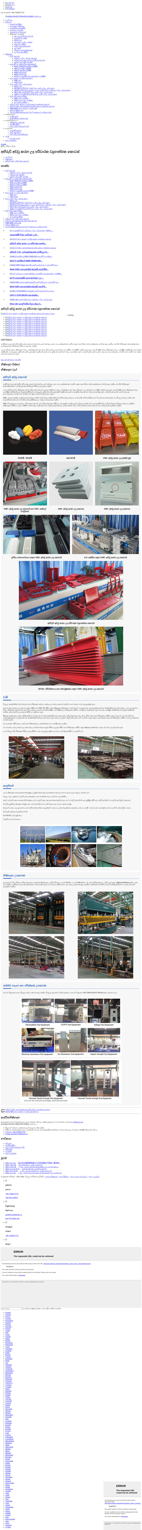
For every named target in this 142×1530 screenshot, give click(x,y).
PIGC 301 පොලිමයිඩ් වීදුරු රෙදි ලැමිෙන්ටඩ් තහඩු (33, 92)
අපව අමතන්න (11, 140)
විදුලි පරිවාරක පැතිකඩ (18, 96)
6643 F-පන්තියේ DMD (22, 70)
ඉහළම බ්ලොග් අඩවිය (78, 1177)
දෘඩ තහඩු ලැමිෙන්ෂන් (23, 42)
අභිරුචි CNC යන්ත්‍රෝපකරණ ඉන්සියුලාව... (29, 252)
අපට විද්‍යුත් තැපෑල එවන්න (11, 360)
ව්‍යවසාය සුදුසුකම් (16, 30)
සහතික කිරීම (15, 124)
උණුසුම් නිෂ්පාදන (51, 1177)
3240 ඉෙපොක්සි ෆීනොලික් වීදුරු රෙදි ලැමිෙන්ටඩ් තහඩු (35, 94)
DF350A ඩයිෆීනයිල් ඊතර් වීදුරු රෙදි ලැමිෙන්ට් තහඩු (34, 88)
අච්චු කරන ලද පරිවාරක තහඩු (21, 78)
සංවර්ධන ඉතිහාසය (17, 26)
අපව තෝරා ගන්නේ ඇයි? (19, 126)
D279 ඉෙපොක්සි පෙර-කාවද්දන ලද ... (27, 278)
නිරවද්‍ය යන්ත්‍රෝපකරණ (23, 50)
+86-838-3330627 (11, 1198)
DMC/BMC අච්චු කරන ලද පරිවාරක (23, 108)
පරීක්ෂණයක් (78, 1122)
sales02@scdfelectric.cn (13, 1215)
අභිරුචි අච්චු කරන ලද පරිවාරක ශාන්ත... (28, 243)
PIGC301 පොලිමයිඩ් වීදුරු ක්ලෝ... (26, 304)
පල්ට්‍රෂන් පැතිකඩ (20, 102)
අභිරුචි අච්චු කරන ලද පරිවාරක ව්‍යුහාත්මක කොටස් (29, 104)
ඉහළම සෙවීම (94, 1177)
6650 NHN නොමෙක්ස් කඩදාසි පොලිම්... (28, 286)
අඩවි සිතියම (64, 1177)
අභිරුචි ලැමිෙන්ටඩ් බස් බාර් (25, 58)
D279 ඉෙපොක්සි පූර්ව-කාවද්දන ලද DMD (29, 76)
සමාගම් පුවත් (15, 138)
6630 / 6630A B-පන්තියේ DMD (25, 66)
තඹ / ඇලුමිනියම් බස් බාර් (23, 36)
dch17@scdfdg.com (12, 1218)
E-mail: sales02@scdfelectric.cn (16, 1134)
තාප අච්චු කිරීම (20, 44)
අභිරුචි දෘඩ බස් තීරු (17, 175)
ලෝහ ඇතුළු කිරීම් (21, 52)
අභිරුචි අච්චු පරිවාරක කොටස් (17, 161)
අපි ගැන (8, 22)
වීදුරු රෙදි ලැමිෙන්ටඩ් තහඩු (21, 84)
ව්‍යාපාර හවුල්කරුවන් (18, 32)
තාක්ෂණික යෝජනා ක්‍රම (19, 118)
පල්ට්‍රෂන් (17, 48)
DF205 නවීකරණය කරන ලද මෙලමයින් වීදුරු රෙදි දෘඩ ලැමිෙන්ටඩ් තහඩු (42, 90)
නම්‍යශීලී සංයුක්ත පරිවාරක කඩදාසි (23, 64)
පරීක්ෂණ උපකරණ (17, 122)
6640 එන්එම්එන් (20, 72)
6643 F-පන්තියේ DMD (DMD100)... (26, 261)
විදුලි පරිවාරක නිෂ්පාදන (19, 134)
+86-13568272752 (11, 1194)
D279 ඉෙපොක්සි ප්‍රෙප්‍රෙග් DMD (22, 191)
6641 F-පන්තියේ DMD (22, 68)
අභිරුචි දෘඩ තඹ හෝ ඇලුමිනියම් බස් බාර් (29, 60)
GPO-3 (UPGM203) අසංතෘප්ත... (24, 295)
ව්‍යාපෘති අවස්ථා (16, 130)
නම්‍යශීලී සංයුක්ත (20, 38)
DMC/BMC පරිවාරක (13, 223)
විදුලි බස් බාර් (15, 56)
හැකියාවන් (14, 116)
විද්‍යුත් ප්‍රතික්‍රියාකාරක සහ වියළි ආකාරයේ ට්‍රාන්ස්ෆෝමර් (31, 112)
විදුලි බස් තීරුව (15, 132)
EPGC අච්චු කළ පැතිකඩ (23, 100)
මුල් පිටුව (8, 20)
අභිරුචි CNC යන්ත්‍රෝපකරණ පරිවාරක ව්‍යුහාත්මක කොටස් (32, 106)
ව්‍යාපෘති (8, 1151)
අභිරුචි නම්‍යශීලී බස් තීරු (23, 62)
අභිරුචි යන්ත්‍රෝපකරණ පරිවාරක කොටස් (21, 221)
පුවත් (7, 136)
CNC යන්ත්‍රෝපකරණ (22, 46)
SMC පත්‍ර (17, 80)
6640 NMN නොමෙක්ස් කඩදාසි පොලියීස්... (29, 269)
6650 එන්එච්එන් (20, 74)
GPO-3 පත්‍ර (18, 82)
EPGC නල (18, 40)
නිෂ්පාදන (8, 54)
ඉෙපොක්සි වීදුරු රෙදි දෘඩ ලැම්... (24, 235)
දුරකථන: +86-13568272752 (15, 1132)
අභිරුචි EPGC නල (17, 110)
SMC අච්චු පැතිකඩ (21, 98)
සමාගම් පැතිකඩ (16, 24)
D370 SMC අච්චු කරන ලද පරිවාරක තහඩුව (22, 1112)
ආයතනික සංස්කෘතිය (18, 28)
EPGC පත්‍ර (18, 86)
